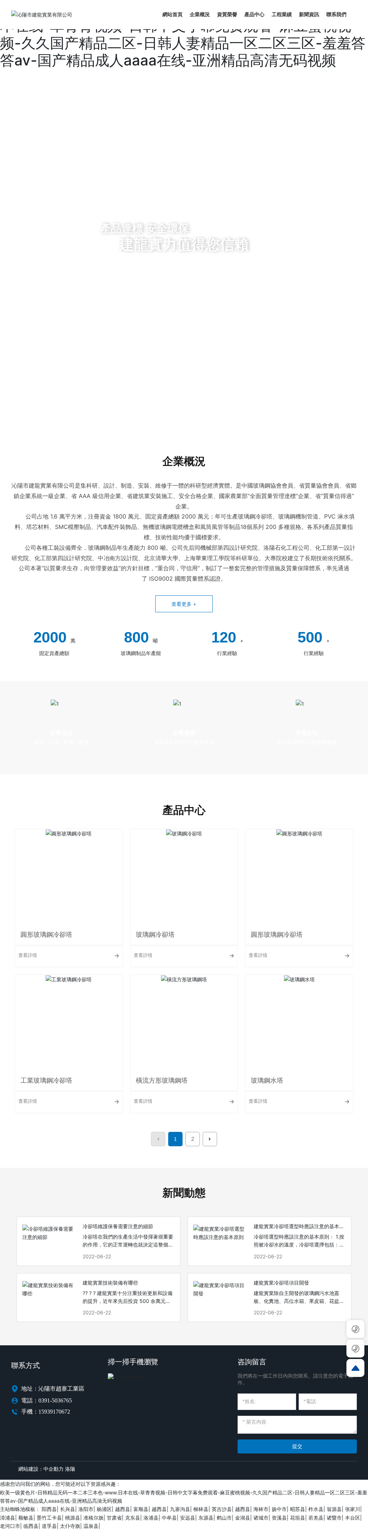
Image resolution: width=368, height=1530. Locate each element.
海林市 (260, 1509)
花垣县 (297, 1518)
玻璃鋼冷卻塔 (155, 934)
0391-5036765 (55, 1400)
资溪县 (279, 1518)
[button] (36, 411)
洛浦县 (150, 1518)
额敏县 (25, 1518)
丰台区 (352, 1518)
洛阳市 (85, 1509)
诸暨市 (334, 1518)
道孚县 (49, 1526)
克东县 (132, 1518)
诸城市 (260, 1518)
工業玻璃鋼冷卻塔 (46, 1080)
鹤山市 (224, 1518)
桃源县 (72, 1518)
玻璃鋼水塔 (267, 1080)
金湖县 (242, 1518)
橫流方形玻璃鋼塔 (162, 1080)
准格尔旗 (93, 1518)
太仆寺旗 (70, 1526)
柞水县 (315, 1509)
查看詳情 (27, 955)
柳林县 (200, 1509)
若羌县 (315, 1518)
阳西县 (49, 1509)
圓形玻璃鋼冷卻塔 (46, 934)
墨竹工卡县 (49, 1518)
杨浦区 (104, 1509)
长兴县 (67, 1509)
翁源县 (334, 1509)
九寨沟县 (180, 1509)
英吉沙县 (222, 1509)
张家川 (352, 1509)
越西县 (122, 1509)
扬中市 (279, 1509)
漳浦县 (7, 1518)
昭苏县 (297, 1509)
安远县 (187, 1518)
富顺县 (140, 1509)
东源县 (205, 1518)
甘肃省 (114, 1518)
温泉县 (90, 1526)
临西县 (30, 1526)
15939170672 (54, 1412)
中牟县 (169, 1518)
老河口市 (10, 1526)
